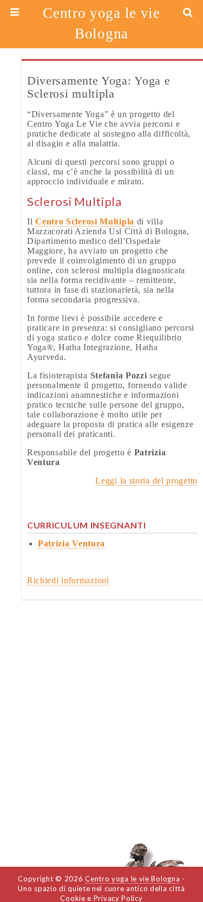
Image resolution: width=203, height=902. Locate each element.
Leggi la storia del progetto (146, 480)
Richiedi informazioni (68, 580)
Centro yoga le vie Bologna (101, 23)
